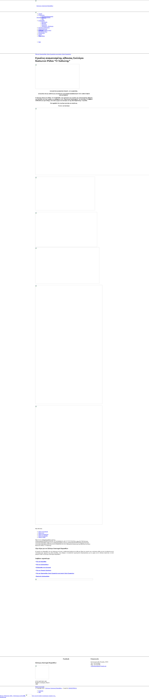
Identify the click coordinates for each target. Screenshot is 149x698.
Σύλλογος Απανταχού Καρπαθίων (53, 688)
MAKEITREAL (73, 688)
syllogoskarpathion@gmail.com (98, 666)
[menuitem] (76, 13)
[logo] (44, 6)
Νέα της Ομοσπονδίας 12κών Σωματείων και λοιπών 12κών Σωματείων (53, 54)
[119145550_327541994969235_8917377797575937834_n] (57, 88)
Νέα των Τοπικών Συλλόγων (43, 570)
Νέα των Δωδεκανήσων (42, 564)
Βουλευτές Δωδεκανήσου (42, 576)
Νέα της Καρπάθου (41, 561)
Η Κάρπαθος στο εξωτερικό (43, 567)
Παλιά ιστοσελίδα (39, 686)
